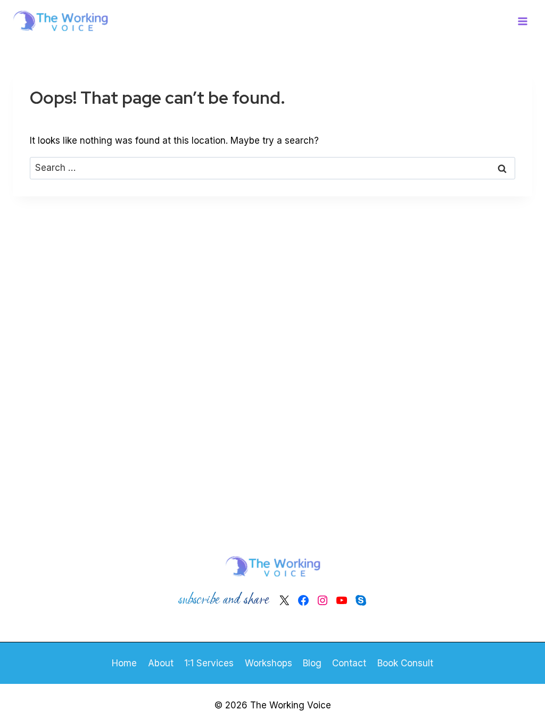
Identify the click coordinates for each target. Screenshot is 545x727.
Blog (312, 663)
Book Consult (405, 663)
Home (124, 663)
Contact (349, 663)
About (161, 663)
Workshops (268, 663)
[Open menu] (522, 21)
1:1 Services (209, 663)
